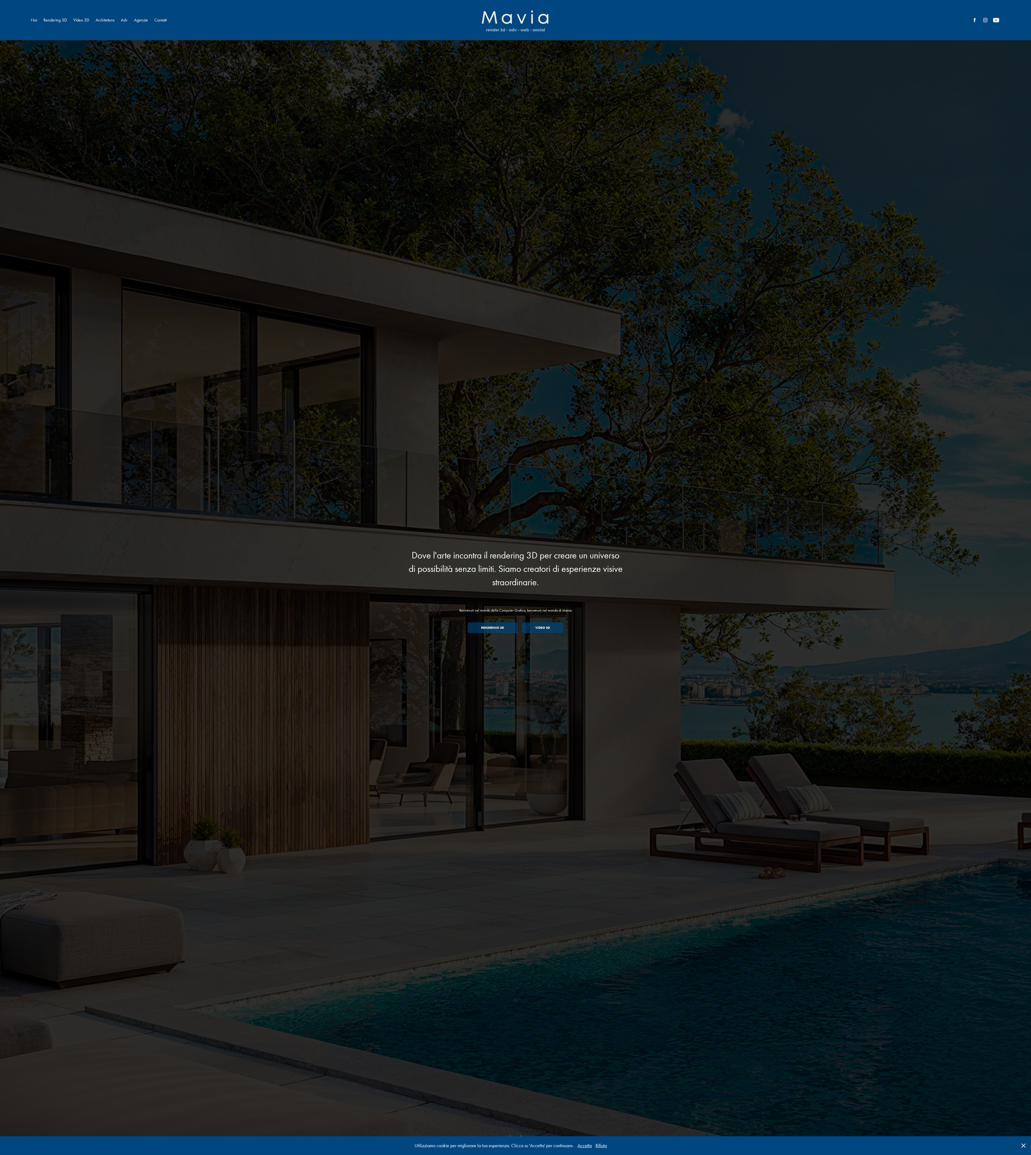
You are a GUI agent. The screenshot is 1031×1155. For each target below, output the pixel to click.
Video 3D (81, 20)
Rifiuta (601, 1146)
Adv (124, 20)
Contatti (160, 20)
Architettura (105, 20)
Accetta (585, 1146)
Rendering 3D (55, 20)
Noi (34, 20)
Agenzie (141, 20)
